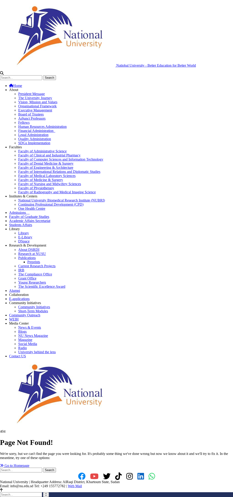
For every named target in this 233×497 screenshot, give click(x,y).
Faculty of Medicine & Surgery (40, 180)
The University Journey (35, 98)
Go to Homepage (16, 465)
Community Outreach (24, 315)
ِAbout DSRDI (28, 250)
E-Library (25, 237)
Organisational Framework (37, 106)
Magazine (25, 340)
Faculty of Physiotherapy (36, 188)
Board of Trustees (31, 114)
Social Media (27, 344)
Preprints (33, 262)
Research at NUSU (32, 254)
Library (23, 233)
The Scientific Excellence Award (41, 286)
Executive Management (35, 110)
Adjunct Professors (32, 118)
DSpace (24, 241)
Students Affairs (20, 225)
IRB (21, 270)
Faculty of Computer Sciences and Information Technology (60, 159)
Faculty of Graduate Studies (29, 217)
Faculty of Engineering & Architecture (45, 167)
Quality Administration (34, 139)
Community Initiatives (34, 307)
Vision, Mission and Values (37, 102)
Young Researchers (32, 282)
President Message (31, 94)
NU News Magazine (33, 336)
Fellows (24, 122)
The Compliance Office (35, 274)
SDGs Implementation (34, 143)
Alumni (14, 291)
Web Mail (75, 486)
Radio (22, 348)
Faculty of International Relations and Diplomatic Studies (59, 172)
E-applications (19, 299)
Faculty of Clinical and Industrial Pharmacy (49, 155)
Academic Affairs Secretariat (29, 221)
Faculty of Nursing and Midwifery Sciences (49, 184)
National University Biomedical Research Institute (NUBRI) (61, 200)
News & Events (29, 327)
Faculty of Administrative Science (42, 151)
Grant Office (27, 278)
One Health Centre (31, 208)
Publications (27, 258)
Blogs (22, 331)
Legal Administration (33, 135)
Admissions (19, 212)
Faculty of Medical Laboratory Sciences (47, 176)
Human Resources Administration (42, 127)
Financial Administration (36, 131)
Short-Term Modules (33, 311)
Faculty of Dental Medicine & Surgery (45, 163)
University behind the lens (37, 352)
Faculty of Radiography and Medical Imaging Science (57, 192)
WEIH (14, 319)
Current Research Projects (37, 266)
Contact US (17, 356)
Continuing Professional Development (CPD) (51, 204)
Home (17, 86)
